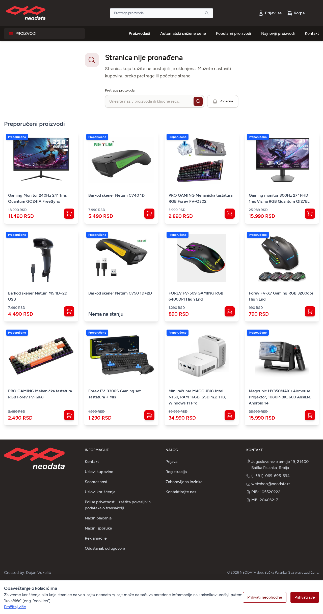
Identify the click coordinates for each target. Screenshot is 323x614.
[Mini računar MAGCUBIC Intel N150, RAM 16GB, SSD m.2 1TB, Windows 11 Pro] (202, 356)
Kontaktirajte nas (181, 491)
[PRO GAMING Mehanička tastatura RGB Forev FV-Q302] (202, 160)
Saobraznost (96, 481)
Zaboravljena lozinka (184, 481)
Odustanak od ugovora (105, 548)
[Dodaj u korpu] (69, 214)
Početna (226, 101)
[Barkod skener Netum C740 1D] (121, 160)
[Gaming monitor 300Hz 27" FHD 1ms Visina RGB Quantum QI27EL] (282, 160)
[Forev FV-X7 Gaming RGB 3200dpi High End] (282, 258)
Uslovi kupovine (99, 471)
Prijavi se (273, 13)
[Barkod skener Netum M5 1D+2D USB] (41, 258)
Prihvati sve (304, 597)
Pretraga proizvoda (119, 90)
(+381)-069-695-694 (270, 475)
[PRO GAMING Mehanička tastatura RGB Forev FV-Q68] (41, 356)
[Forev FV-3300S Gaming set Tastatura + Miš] (121, 356)
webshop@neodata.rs (270, 483)
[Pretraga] (207, 13)
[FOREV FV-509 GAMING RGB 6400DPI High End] (202, 258)
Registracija (176, 471)
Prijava (171, 461)
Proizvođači (139, 33)
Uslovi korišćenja (100, 491)
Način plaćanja (98, 518)
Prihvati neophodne (264, 597)
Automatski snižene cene (183, 33)
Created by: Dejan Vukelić (27, 572)
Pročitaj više (15, 606)
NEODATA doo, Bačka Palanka (263, 572)
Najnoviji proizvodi (278, 33)
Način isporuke (98, 528)
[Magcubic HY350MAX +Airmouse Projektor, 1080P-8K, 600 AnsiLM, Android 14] (282, 356)
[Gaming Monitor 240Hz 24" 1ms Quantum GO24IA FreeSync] (41, 160)
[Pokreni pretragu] (198, 101)
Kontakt (312, 33)
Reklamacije (96, 538)
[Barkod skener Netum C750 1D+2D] (121, 258)
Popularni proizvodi (233, 33)
